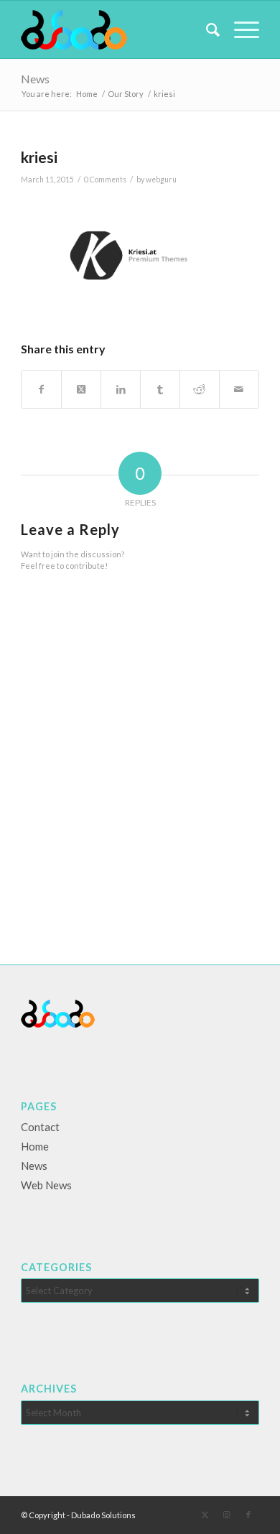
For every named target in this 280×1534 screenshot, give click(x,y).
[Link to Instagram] (227, 1514)
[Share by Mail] (239, 389)
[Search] (206, 29)
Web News (46, 1185)
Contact (40, 1126)
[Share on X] (81, 389)
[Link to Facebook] (248, 1514)
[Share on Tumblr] (160, 389)
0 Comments (105, 179)
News (35, 78)
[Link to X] (205, 1514)
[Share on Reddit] (199, 389)
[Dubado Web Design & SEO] (116, 29)
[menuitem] (206, 29)
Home (35, 1146)
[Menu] (239, 29)
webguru (161, 179)
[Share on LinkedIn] (120, 389)
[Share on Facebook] (41, 389)
